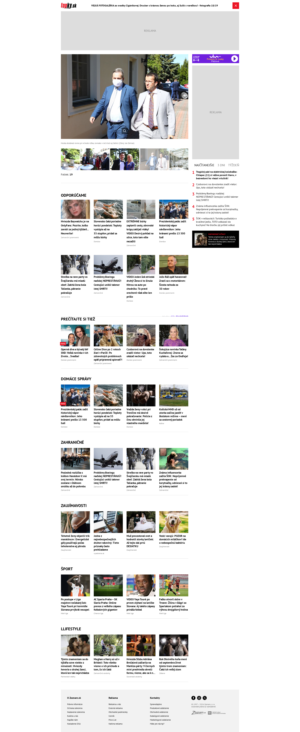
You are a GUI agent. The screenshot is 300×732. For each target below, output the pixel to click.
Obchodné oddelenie (159, 712)
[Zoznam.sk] (199, 713)
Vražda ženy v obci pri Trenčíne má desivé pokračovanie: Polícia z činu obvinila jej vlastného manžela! (139, 416)
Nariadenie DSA (74, 723)
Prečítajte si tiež (78, 319)
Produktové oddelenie (159, 708)
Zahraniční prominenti (103, 363)
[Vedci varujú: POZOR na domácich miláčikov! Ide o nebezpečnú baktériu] (173, 522)
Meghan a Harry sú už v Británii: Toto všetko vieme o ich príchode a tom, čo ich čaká (106, 664)
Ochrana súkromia (74, 708)
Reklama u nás (115, 704)
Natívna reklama (115, 723)
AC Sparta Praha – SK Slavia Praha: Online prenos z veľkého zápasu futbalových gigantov (107, 604)
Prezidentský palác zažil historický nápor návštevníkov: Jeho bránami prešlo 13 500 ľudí (74, 416)
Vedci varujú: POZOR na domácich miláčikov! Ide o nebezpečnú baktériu (172, 539)
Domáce (64, 427)
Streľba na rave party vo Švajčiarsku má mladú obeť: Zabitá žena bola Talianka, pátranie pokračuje (140, 479)
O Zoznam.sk (74, 697)
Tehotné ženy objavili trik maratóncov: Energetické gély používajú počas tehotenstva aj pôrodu (75, 541)
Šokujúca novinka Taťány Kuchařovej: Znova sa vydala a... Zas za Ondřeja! (173, 353)
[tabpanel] (215, 198)
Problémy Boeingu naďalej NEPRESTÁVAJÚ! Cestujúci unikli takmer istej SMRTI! (107, 478)
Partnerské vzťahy (68, 676)
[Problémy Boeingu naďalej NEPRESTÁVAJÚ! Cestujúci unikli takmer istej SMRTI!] (108, 459)
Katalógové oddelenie (159, 716)
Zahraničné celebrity (102, 673)
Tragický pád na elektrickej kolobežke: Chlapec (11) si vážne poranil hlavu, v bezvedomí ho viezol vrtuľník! (216, 175)
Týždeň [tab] (233, 165)
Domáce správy (76, 378)
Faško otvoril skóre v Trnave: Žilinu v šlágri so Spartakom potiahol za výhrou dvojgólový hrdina (173, 604)
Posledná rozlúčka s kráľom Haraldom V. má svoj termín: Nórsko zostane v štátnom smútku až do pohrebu (74, 479)
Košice (161, 423)
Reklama (113, 697)
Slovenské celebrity (134, 676)
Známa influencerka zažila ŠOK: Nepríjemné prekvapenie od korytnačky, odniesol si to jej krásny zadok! (173, 479)
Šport (67, 568)
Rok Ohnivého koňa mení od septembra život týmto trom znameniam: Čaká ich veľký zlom (173, 664)
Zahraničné (72, 442)
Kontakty (155, 697)
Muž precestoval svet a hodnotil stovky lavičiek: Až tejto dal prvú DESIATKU (140, 541)
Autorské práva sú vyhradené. (203, 706)
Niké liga (64, 613)
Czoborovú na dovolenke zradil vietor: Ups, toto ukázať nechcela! (140, 353)
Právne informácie (74, 704)
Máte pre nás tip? (157, 723)
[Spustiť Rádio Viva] (215, 56)
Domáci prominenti (68, 360)
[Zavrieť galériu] (235, 5)
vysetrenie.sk (99, 553)
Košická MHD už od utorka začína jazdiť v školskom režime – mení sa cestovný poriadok (173, 414)
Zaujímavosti (74, 505)
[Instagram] (199, 698)
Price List (112, 720)
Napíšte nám (72, 720)
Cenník (111, 716)
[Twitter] (205, 698)
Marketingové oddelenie (160, 720)
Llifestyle (71, 628)
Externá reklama (115, 708)
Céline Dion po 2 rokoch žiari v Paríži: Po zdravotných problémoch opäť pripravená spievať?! (108, 354)
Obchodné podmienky (118, 712)
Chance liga (98, 613)
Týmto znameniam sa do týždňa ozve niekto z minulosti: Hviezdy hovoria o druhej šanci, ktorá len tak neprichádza (75, 666)
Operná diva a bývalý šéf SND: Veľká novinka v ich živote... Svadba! (74, 353)
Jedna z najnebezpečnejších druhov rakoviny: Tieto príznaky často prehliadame (106, 542)
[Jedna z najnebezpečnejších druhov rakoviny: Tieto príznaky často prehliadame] (108, 522)
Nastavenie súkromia (76, 712)
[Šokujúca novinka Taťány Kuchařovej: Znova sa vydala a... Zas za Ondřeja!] (173, 335)
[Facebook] (193, 698)
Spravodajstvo (156, 704)
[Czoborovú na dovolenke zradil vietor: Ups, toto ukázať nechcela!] (141, 335)
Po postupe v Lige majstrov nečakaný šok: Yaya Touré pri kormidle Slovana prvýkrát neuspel (75, 604)
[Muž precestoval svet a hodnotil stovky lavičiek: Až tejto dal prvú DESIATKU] (141, 522)
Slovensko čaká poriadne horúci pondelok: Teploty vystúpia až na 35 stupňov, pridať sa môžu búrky (107, 416)
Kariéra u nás (72, 716)
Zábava (162, 673)
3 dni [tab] (221, 165)
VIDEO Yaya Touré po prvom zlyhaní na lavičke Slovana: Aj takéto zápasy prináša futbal (141, 604)
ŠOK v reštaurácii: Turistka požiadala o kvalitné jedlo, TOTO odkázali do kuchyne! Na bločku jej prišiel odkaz (216, 222)
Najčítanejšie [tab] (204, 165)
